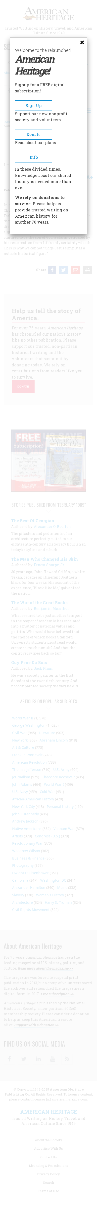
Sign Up (34, 105)
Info (34, 157)
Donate (34, 134)
